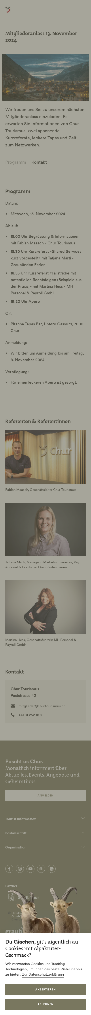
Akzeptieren (45, 989)
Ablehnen (45, 1004)
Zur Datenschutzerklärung (43, 974)
